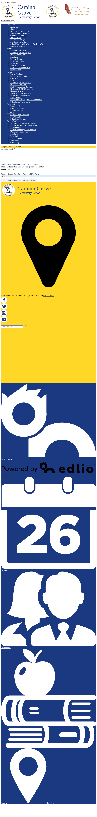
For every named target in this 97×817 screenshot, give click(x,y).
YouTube (2, 161)
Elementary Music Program (20, 53)
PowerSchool (15, 63)
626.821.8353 (48, 296)
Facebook (2, 151)
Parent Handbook (17, 74)
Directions (50, 803)
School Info (14, 140)
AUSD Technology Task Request (23, 130)
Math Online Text (17, 61)
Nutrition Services (17, 91)
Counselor (14, 78)
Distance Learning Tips (19, 132)
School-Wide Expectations (20, 33)
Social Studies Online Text (20, 68)
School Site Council (17, 46)
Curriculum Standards (18, 35)
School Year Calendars (18, 119)
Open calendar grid (28, 180)
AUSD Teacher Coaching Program (23, 125)
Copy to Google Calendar (10, 174)
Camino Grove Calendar (19, 115)
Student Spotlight (16, 110)
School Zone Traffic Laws (20, 102)
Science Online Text (18, 65)
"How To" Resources (18, 85)
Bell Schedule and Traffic (19, 31)
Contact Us (14, 29)
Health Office (15, 38)
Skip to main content (8, 2)
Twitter (2, 155)
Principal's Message (17, 40)
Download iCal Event (31, 174)
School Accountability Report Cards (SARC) (27, 44)
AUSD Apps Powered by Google (23, 123)
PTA (12, 80)
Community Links (17, 108)
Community (14, 143)
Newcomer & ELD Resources (21, 89)
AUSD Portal (15, 128)
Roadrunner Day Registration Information (26, 100)
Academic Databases (18, 50)
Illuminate (14, 57)
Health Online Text (17, 55)
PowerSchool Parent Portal (20, 95)
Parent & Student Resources (20, 93)
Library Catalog (16, 59)
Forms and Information (19, 76)
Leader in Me (15, 106)
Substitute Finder (16, 138)
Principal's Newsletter (18, 42)
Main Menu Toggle (8, 21)
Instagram (2, 158)
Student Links (15, 70)
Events (3, 176)
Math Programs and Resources (21, 87)
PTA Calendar (15, 117)
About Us (14, 27)
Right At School (16, 98)
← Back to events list (10, 180)
